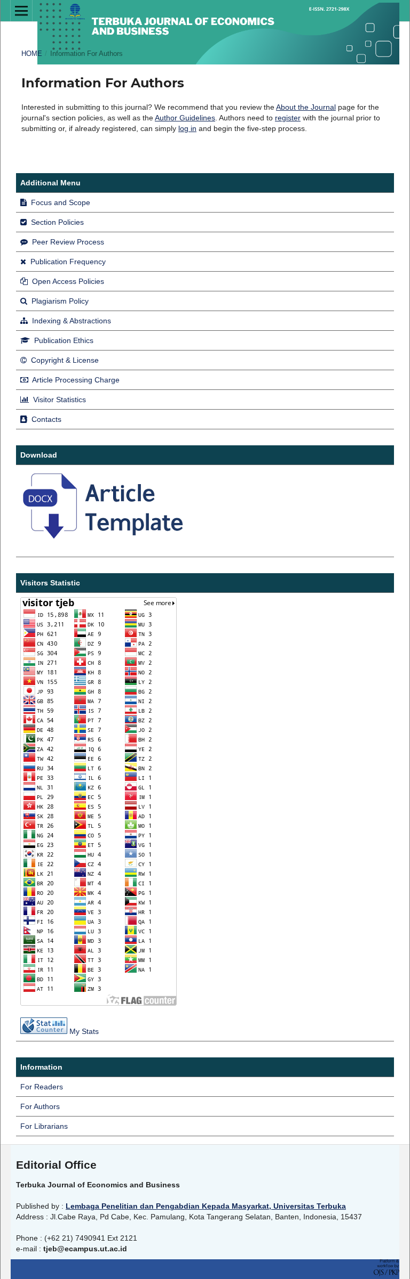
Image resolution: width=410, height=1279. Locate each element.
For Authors (40, 1106)
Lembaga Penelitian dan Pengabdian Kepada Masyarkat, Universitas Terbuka (206, 1206)
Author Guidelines (185, 117)
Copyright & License (64, 360)
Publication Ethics (62, 340)
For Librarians (44, 1126)
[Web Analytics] (43, 1031)
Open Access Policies (67, 281)
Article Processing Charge (75, 380)
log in (187, 128)
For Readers (41, 1086)
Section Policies (56, 222)
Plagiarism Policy (59, 301)
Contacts (45, 419)
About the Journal (306, 107)
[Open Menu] (21, 10)
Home (31, 54)
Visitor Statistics (58, 399)
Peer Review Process (67, 242)
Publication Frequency (67, 261)
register (288, 117)
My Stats (84, 1031)
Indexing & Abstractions (70, 320)
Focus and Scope (59, 202)
